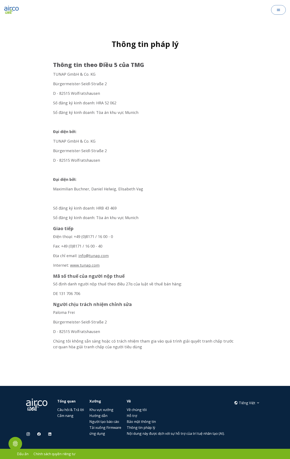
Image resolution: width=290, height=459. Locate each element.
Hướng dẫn (98, 415)
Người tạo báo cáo (104, 421)
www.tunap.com (85, 265)
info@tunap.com (93, 255)
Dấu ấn (22, 454)
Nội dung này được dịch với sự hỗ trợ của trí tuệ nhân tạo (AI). (176, 433)
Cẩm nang (65, 415)
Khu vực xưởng (101, 409)
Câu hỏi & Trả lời (70, 409)
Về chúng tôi (137, 409)
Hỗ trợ (132, 415)
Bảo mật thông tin (141, 421)
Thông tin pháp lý (141, 427)
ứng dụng (97, 433)
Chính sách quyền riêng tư (54, 454)
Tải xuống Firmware (105, 427)
